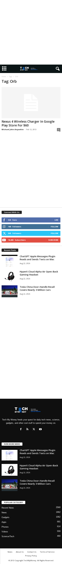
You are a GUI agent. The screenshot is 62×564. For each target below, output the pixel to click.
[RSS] (28, 429)
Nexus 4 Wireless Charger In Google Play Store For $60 (28, 123)
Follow (54, 226)
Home (4, 76)
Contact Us (31, 552)
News (4, 512)
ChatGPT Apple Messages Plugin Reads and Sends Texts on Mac (37, 258)
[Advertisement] (31, 32)
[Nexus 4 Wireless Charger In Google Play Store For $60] (31, 102)
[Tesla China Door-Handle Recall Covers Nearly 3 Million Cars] (9, 291)
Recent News (8, 508)
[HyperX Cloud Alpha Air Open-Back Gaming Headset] (9, 276)
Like (56, 220)
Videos (5, 531)
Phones (5, 527)
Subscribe (53, 240)
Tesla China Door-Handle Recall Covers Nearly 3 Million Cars (37, 288)
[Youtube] (41, 429)
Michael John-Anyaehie (13, 129)
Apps (4, 522)
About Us (20, 552)
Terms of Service (47, 552)
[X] (34, 429)
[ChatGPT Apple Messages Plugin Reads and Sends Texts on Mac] (9, 261)
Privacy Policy (31, 555)
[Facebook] (21, 429)
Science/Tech (8, 536)
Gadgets (5, 517)
